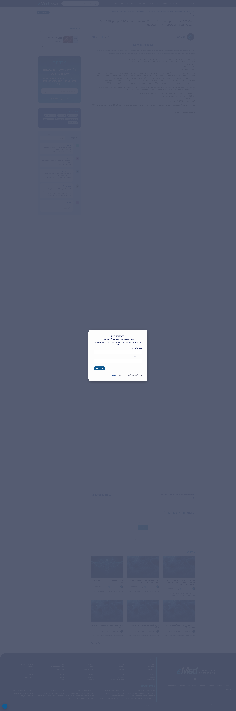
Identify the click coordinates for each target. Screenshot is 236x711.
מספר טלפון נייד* (136, 348)
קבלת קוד (99, 368)
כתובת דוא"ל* (137, 357)
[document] (118, 355)
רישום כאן (113, 375)
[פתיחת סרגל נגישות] (4, 706)
